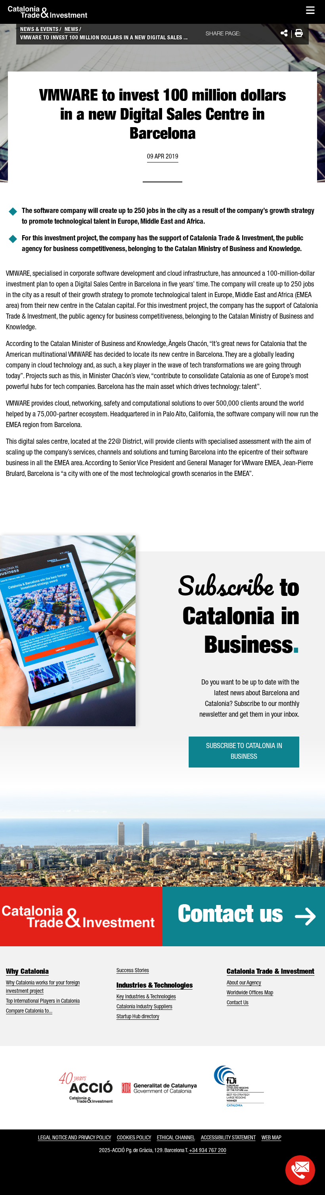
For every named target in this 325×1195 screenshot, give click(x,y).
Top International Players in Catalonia (43, 1001)
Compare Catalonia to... (29, 1011)
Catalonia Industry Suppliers (144, 1007)
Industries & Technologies (155, 986)
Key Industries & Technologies (146, 997)
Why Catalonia (27, 972)
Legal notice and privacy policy (74, 1138)
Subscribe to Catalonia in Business (244, 752)
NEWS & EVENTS (39, 30)
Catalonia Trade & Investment (270, 972)
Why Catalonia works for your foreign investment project (43, 987)
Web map (271, 1138)
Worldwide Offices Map (250, 993)
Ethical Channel (176, 1138)
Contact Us (238, 1003)
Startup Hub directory (138, 1017)
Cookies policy (134, 1138)
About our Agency (244, 983)
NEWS (71, 30)
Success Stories (133, 971)
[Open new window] (300, 1170)
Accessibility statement (228, 1138)
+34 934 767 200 (207, 1151)
